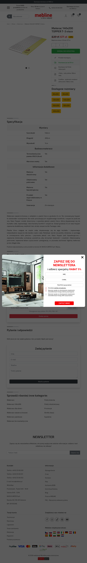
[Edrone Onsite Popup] (43, 281)
